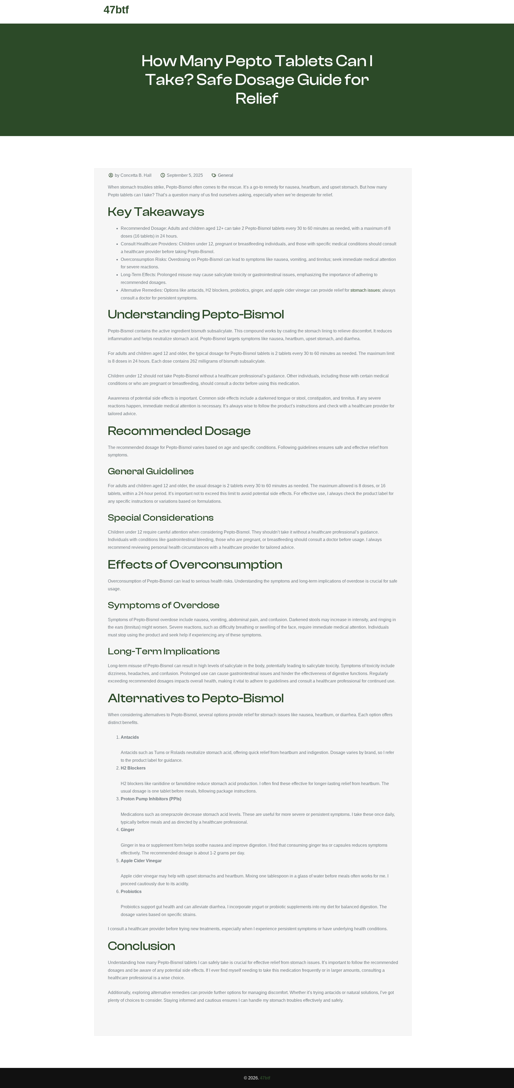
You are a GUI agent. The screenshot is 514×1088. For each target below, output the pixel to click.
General (225, 175)
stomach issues (365, 290)
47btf (116, 10)
